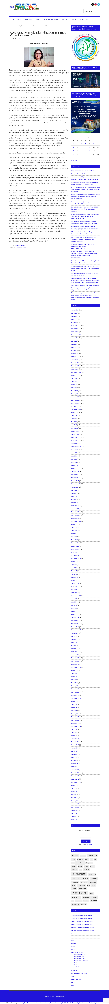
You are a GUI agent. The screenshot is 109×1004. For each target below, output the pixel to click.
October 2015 (75, 695)
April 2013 (74, 760)
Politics (86, 866)
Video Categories (76, 979)
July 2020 (74, 527)
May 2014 (74, 735)
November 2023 (75, 403)
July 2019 (74, 565)
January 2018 (75, 617)
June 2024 (74, 381)
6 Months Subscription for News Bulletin (82, 927)
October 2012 (75, 779)
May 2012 (74, 791)
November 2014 (75, 720)
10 (81, 147)
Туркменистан (79, 892)
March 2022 (74, 465)
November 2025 (75, 328)
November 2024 (75, 366)
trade (81, 869)
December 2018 (75, 586)
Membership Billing (79, 954)
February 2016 (75, 686)
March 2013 (74, 763)
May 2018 (74, 605)
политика (85, 900)
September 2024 (76, 372)
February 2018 (75, 614)
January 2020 (75, 546)
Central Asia (92, 856)
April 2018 (74, 608)
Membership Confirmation (81, 961)
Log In (73, 949)
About (73, 934)
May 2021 (74, 496)
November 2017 (75, 624)
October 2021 (75, 481)
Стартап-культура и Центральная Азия (82, 171)
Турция (91, 893)
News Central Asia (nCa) (24, 6)
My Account (74, 970)
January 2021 (75, 509)
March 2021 (74, 502)
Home (10, 26)
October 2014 (75, 723)
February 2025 (75, 356)
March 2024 (74, 391)
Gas (95, 859)
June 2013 (74, 754)
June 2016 (74, 673)
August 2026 (74, 310)
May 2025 (74, 347)
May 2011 (74, 819)
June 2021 (74, 493)
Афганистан (75, 882)
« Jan (72, 160)
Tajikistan (74, 870)
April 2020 (74, 537)
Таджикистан (82, 888)
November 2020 (75, 515)
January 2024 (75, 397)
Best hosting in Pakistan (96, 1003)
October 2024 (75, 369)
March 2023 (74, 428)
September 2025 (76, 335)
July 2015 (74, 704)
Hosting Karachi (49, 1003)
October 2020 (75, 518)
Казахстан (92, 882)
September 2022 (76, 446)
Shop (72, 976)
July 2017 (74, 636)
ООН (88, 885)
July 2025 (74, 341)
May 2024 (74, 384)
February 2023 (75, 431)
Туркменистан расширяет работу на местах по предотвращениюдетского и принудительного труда (85, 268)
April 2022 (74, 462)
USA (78, 878)
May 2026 (74, 319)
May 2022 (74, 459)
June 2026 (74, 316)
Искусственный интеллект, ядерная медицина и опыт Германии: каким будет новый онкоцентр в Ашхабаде (85, 189)
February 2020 (75, 543)
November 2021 (75, 478)
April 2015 (74, 711)
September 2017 (76, 630)
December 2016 (75, 658)
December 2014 (75, 717)
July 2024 (74, 378)
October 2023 (75, 406)
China (73, 859)
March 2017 (74, 648)
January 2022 (75, 471)
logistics (74, 866)
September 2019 (76, 558)
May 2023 (74, 422)
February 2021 (75, 506)
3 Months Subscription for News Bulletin (82, 921)
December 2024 (75, 363)
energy (86, 859)
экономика (75, 904)
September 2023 (76, 409)
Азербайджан (94, 878)
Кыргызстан (81, 885)
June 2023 (74, 419)
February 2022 (75, 468)
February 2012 (75, 801)
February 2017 (75, 652)
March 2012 (74, 798)
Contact (73, 946)
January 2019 (75, 583)
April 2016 (74, 679)
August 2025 (74, 338)
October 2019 (75, 555)
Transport (86, 870)
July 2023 (74, 415)
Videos (73, 982)
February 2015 (75, 714)
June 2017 (74, 639)
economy (80, 859)
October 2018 (75, 592)
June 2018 (74, 602)
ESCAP (24, 247)
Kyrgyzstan (89, 863)
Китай (73, 885)
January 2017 (75, 655)
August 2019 (74, 561)
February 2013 (75, 766)
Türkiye (90, 874)
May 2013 (74, 757)
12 (89, 147)
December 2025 (75, 325)
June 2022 (74, 456)
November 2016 (75, 661)
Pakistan (80, 866)
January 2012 (75, 804)
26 (89, 154)
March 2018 (74, 611)
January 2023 (75, 434)
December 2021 (75, 474)
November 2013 (75, 742)
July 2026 (74, 313)
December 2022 (75, 437)
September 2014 (76, 726)
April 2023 (74, 425)
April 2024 (74, 387)
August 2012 (74, 785)
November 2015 (75, 692)
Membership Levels (79, 965)
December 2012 (75, 773)
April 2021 (74, 499)
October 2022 (75, 443)
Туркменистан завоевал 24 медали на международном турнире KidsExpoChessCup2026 (82, 246)
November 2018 (75, 589)
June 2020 (74, 530)
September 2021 (76, 484)
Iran (73, 863)
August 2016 (74, 670)
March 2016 (74, 683)
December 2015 (75, 689)
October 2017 (75, 627)
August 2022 (74, 450)
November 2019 (75, 552)
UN (95, 874)
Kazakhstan (80, 863)
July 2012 (74, 788)
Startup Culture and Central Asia (80, 174)
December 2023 (75, 400)
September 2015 (76, 698)
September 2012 (76, 782)
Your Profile (77, 967)
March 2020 (74, 540)
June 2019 (74, 568)
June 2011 (74, 816)
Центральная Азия (90, 897)
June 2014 (74, 732)
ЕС (81, 882)
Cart (72, 940)
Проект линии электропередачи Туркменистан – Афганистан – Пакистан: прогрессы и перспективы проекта (85, 216)
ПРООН (93, 885)
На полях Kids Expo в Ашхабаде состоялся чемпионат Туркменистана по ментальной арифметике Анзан (83, 239)
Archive (73, 937)
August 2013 (74, 748)
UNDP (73, 878)
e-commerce (19, 247)
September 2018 (76, 596)
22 (73, 154)
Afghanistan (75, 855)
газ (72, 900)
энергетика (83, 904)
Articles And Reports (20, 245)
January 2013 (75, 770)
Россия (74, 888)
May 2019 (74, 571)
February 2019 (75, 580)
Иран (85, 882)
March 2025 (74, 353)
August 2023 (74, 412)
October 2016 (75, 664)
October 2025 (75, 332)
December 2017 (75, 620)
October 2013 (75, 745)
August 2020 (74, 524)
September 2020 (76, 521)
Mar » (76, 160)
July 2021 (74, 490)
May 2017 (74, 642)
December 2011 (75, 807)
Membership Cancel (79, 956)
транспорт (94, 900)
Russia (92, 866)
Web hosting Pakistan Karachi (63, 1003)
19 (89, 151)
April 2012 (74, 794)
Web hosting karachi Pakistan (80, 1003)
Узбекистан (76, 897)
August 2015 (74, 701)
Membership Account (77, 952)
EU (91, 859)
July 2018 (74, 599)
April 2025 (74, 350)
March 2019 (74, 577)
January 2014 (75, 738)
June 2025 (74, 344)
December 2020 (75, 512)
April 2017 (74, 645)
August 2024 (74, 375)
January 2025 (75, 360)
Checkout (73, 943)
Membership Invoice (79, 963)
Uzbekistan (84, 878)
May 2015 (74, 707)
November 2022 (75, 440)
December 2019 (75, 549)
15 (73, 151)
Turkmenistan (79, 874)
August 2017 (74, 633)
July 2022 (74, 453)
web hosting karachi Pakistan (25, 1003)
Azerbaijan (83, 855)
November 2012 (75, 776)
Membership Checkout (80, 958)
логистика (78, 900)
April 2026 (74, 322)
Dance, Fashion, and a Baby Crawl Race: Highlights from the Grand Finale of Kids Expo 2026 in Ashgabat (85, 209)
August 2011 (74, 810)
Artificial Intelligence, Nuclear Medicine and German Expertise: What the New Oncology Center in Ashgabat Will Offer (85, 197)
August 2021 (74, 487)
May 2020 (74, 533)
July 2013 (74, 751)
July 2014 (74, 729)
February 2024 (75, 394)
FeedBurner (89, 844)
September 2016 (76, 667)
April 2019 (74, 574)
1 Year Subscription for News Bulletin (81, 915)
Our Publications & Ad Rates (79, 973)
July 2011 (74, 813)
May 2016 (74, 676)
